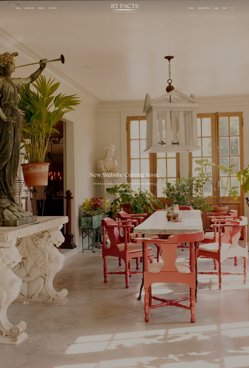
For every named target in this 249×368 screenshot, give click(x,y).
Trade (190, 7)
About (41, 7)
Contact (52, 7)
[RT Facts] (124, 8)
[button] (232, 7)
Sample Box (203, 7)
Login (216, 7)
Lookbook (29, 7)
